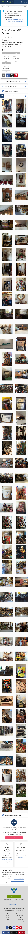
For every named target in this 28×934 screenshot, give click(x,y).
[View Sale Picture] (6, 106)
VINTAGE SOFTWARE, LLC (18, 899)
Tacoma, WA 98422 (19, 879)
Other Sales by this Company (16, 19)
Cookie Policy (20, 921)
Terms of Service (20, 913)
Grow (7, 917)
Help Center (20, 919)
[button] (14, 81)
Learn (7, 915)
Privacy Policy (20, 915)
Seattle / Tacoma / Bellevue (17, 881)
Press (20, 917)
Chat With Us (15, 896)
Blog (8, 919)
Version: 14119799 (14, 904)
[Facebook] (7, 927)
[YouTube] (17, 927)
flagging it (21, 857)
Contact (8, 921)
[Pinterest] (20, 927)
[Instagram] (13, 927)
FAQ (8, 913)
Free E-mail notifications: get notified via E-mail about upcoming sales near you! (14, 909)
